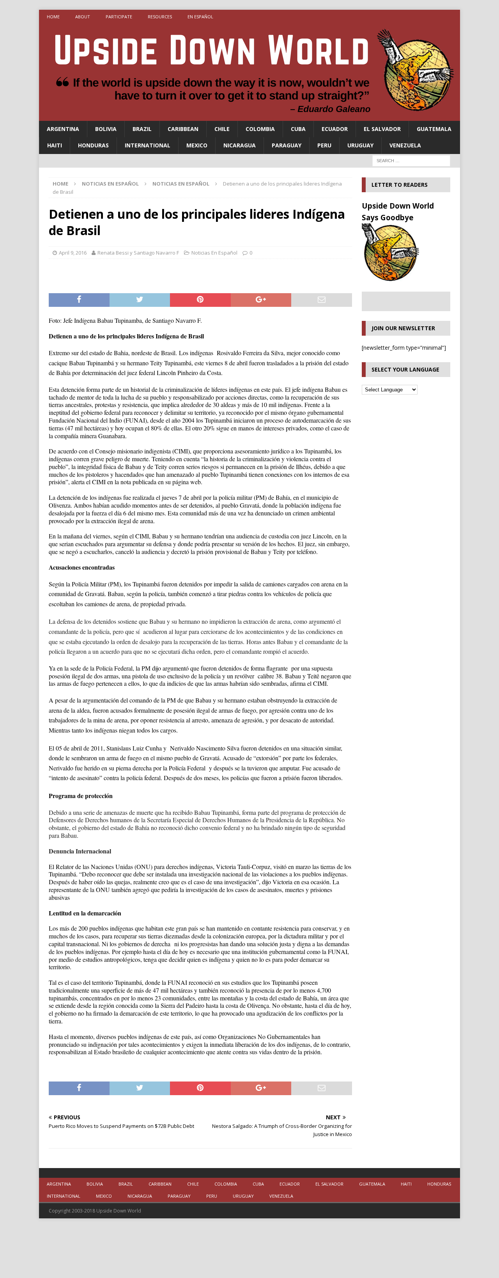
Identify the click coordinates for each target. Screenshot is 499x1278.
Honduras (93, 145)
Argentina (63, 129)
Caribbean (183, 129)
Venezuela (405, 145)
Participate (119, 16)
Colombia (260, 129)
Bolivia (106, 129)
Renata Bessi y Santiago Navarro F (138, 252)
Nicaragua (239, 145)
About (82, 16)
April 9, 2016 (73, 252)
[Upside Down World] (249, 116)
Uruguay (360, 145)
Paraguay (286, 145)
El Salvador (382, 129)
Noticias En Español (110, 183)
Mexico (196, 145)
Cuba (298, 129)
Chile (222, 129)
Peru (324, 145)
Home (53, 16)
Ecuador (335, 129)
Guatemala (434, 129)
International (147, 145)
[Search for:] (411, 160)
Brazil (142, 129)
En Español (200, 16)
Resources (160, 16)
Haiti (54, 145)
